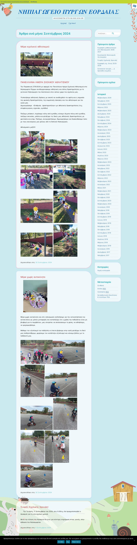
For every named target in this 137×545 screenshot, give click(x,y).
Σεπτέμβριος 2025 (104, 104)
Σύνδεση (101, 285)
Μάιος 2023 (102, 152)
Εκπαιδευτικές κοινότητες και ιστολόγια (15, 2)
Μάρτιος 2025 (103, 107)
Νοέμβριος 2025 (103, 101)
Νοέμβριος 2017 (103, 255)
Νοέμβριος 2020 (103, 194)
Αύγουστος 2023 (104, 146)
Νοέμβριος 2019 (103, 210)
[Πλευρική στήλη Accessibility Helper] (134, 6)
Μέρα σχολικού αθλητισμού (35, 46)
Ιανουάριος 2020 (104, 207)
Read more (76, 542)
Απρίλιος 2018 (103, 239)
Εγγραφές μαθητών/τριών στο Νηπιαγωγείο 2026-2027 (107, 50)
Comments (103, 292)
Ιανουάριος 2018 (104, 249)
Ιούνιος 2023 (102, 149)
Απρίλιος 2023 (103, 155)
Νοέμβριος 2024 (103, 117)
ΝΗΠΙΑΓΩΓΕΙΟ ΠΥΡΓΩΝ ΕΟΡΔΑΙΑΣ (68, 11)
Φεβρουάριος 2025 (104, 110)
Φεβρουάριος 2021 (104, 191)
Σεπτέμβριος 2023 (104, 143)
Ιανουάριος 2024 (104, 133)
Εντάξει (61, 542)
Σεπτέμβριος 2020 (104, 201)
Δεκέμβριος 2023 (104, 136)
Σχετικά (71, 23)
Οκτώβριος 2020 (104, 197)
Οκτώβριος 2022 (104, 172)
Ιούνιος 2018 (102, 236)
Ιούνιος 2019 (102, 220)
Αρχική (63, 23)
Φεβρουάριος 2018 (104, 246)
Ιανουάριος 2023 (104, 165)
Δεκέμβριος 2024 (104, 114)
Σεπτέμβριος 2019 (104, 217)
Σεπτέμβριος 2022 (104, 175)
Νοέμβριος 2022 (103, 168)
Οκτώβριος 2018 (104, 229)
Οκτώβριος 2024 (104, 120)
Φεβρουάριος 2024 (104, 130)
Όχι (68, 542)
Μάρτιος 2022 (103, 178)
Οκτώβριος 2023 (104, 139)
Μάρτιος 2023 (103, 159)
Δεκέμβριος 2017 (104, 252)
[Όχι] (134, 540)
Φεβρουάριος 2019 (104, 223)
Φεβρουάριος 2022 (104, 181)
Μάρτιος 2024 (103, 127)
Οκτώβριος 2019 (104, 213)
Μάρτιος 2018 (103, 242)
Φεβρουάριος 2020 (104, 204)
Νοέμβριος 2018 (103, 226)
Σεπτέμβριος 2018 (104, 233)
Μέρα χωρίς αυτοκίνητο (33, 277)
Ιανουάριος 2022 (104, 184)
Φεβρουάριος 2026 (104, 98)
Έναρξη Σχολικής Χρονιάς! (34, 507)
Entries (102, 289)
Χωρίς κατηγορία (104, 270)
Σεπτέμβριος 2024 (104, 123)
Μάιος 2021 (102, 188)
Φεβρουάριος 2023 (104, 162)
